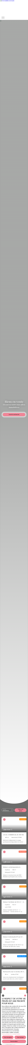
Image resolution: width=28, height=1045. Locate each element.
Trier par (4, 809)
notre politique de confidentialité (11, 1034)
